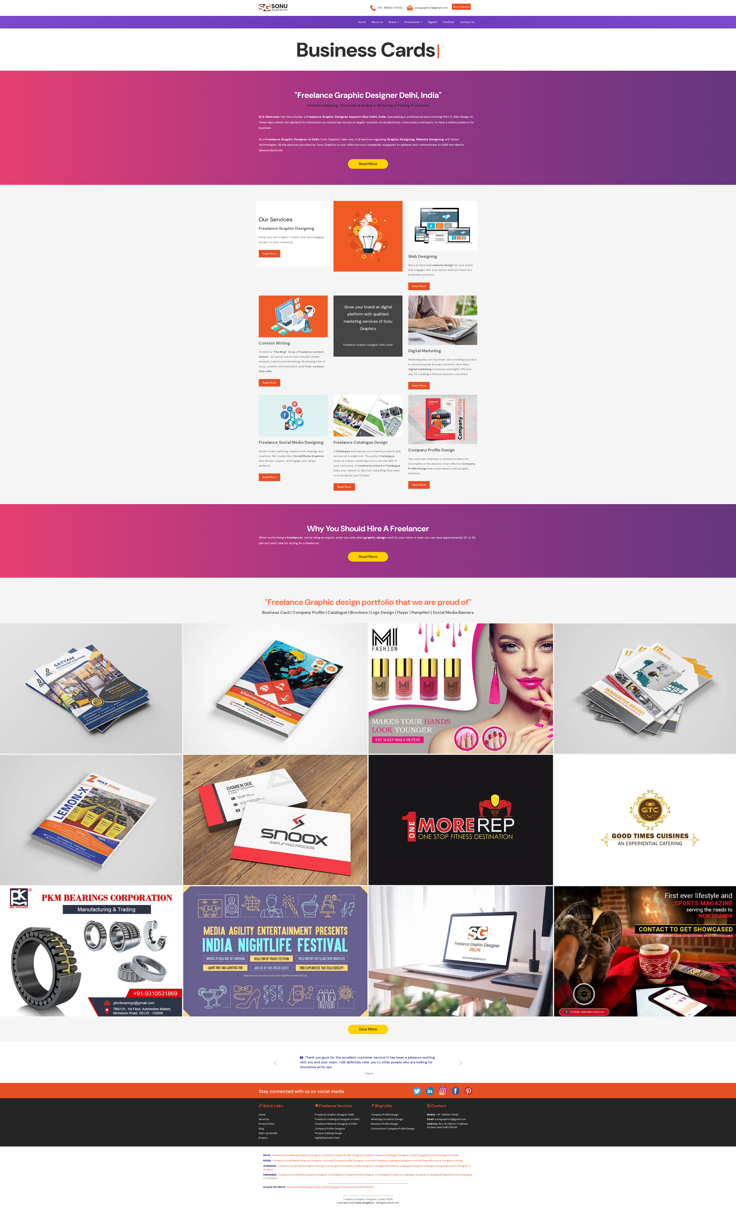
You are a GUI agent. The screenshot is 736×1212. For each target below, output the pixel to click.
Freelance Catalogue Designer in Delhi (337, 1119)
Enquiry (263, 1137)
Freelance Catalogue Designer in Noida (398, 1160)
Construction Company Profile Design (393, 1128)
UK (365, 1187)
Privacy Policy (266, 1123)
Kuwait (348, 1187)
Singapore (336, 1187)
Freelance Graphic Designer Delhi (334, 1114)
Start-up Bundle (268, 1133)
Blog (261, 1128)
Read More (368, 163)
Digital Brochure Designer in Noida (443, 1160)
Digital (432, 22)
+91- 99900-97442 (390, 7)
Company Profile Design (385, 1114)
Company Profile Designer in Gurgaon (364, 1166)
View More (57, 690)
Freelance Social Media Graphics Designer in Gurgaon (309, 1166)
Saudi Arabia (321, 1187)
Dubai (309, 1187)
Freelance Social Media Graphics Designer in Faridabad (310, 1174)
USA (370, 1187)
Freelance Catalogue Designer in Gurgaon (412, 1166)
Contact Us (467, 22)
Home (362, 22)
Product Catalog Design (328, 1133)
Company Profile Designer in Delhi (352, 1155)
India (290, 1187)
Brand (393, 22)
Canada (357, 1187)
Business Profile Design (384, 1123)
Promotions (412, 22)
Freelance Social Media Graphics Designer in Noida (302, 1160)
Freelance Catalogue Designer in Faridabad (416, 1174)
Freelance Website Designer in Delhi (336, 1123)
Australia (299, 1187)
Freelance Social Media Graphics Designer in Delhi (301, 1155)
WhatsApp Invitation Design (387, 1119)
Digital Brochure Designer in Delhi (439, 1155)
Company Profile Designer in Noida (354, 1160)
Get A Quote (461, 6)
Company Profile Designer (330, 1128)
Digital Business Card (327, 1137)
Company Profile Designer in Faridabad (366, 1174)
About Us (377, 22)
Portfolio (448, 22)
